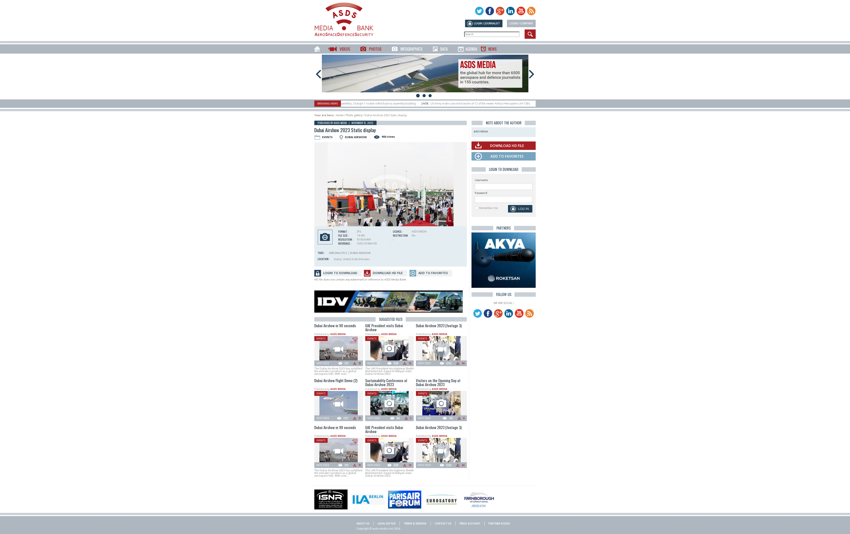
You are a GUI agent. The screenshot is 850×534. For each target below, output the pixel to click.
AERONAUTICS (338, 253)
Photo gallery (354, 115)
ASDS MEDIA (338, 334)
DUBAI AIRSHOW (360, 253)
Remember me (488, 208)
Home (340, 115)
